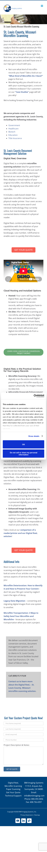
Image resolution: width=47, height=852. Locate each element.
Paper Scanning (13, 789)
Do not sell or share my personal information (23, 453)
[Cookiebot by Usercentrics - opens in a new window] (33, 395)
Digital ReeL (13, 782)
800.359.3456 (37, 799)
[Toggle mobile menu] (42, 6)
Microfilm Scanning (13, 786)
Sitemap (37, 815)
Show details (33, 436)
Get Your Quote (13, 792)
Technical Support (13, 795)
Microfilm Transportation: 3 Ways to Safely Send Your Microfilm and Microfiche (21, 616)
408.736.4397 (36, 802)
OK (23, 444)
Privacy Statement (26, 815)
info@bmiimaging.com (34, 795)
